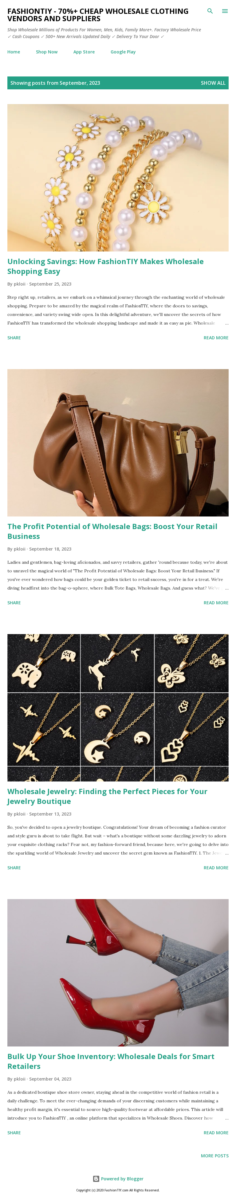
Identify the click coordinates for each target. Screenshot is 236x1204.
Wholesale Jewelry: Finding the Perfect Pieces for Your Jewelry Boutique (107, 796)
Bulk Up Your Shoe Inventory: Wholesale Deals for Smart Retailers (110, 1061)
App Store (84, 52)
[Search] (210, 11)
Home (13, 52)
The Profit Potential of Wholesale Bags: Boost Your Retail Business (112, 531)
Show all (213, 83)
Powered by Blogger (122, 1179)
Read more (216, 338)
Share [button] (14, 338)
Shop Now (46, 52)
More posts (215, 1156)
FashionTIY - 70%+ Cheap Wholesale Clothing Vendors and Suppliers (98, 14)
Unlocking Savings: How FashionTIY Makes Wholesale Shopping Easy (105, 266)
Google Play (123, 52)
